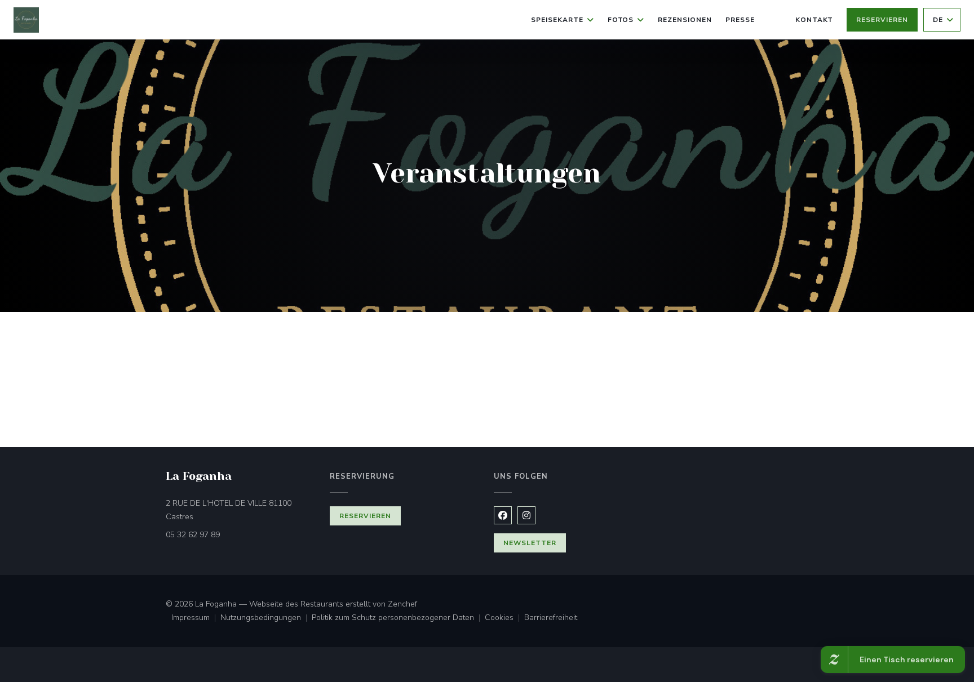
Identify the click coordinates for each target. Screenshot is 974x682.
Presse (740, 19)
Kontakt (814, 19)
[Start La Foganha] (26, 20)
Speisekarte (557, 19)
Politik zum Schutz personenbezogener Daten (398, 618)
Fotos (621, 19)
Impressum (195, 618)
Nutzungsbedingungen (266, 618)
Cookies (504, 618)
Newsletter (529, 542)
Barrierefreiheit (550, 618)
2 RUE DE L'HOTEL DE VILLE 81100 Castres (228, 510)
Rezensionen (685, 19)
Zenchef (402, 604)
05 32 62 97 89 (193, 534)
